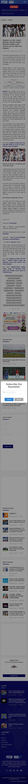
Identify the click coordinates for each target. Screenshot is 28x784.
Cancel (19, 399)
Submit (9, 399)
